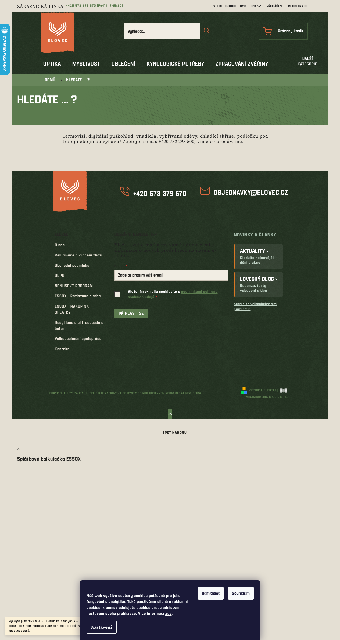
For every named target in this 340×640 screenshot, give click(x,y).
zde (168, 613)
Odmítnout (211, 593)
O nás (60, 245)
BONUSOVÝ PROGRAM (74, 285)
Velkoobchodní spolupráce (78, 338)
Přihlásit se (131, 313)
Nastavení (101, 627)
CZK (253, 6)
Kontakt (62, 349)
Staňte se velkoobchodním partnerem (255, 306)
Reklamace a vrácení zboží (78, 255)
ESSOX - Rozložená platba (78, 296)
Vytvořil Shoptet (263, 390)
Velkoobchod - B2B (229, 6)
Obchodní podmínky (72, 265)
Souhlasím (241, 593)
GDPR (60, 275)
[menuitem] (52, 63)
